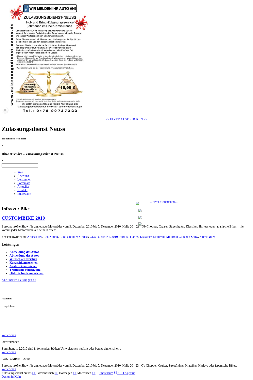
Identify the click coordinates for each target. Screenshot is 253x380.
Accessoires (34, 236)
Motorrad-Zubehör (177, 236)
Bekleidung (50, 236)
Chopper (72, 236)
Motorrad (159, 236)
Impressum (106, 373)
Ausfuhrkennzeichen (23, 266)
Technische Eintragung (25, 269)
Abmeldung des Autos (24, 255)
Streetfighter (207, 236)
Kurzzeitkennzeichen (23, 262)
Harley (134, 236)
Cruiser (83, 236)
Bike (62, 236)
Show (194, 236)
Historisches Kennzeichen (26, 273)
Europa (123, 236)
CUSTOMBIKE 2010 (23, 218)
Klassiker (145, 236)
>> (34, 373)
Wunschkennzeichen (23, 259)
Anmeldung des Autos (24, 252)
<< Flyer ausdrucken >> (126, 119)
